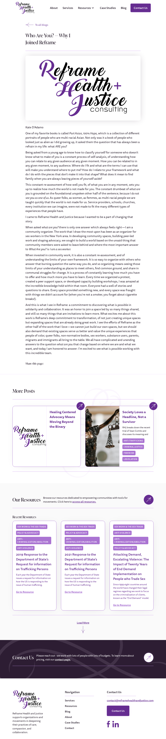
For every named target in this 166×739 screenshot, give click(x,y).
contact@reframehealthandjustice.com (130, 700)
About (54, 8)
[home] (25, 8)
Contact (69, 728)
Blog (123, 8)
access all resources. (84, 502)
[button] (86, 8)
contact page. (63, 659)
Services (68, 8)
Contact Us (141, 8)
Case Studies (108, 8)
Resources (71, 706)
